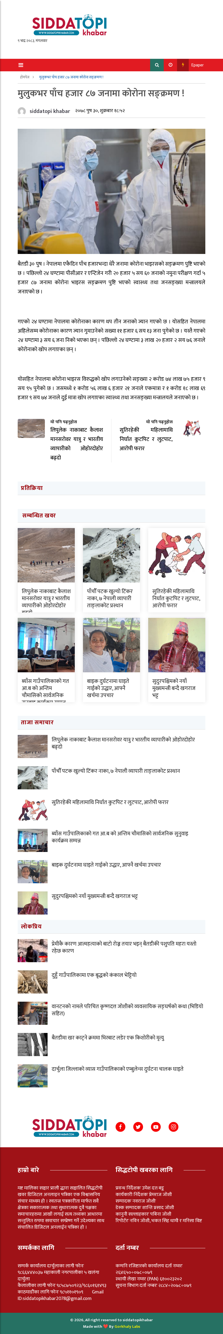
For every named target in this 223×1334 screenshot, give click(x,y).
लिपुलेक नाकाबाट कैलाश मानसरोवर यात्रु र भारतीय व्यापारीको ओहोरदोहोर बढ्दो (46, 602)
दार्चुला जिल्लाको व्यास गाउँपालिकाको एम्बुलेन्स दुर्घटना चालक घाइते (118, 1069)
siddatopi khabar (50, 111)
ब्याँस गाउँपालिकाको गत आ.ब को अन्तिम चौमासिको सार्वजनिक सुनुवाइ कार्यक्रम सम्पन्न (45, 692)
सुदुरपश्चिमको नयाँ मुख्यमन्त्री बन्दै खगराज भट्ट (174, 688)
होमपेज (25, 77)
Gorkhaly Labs (127, 1326)
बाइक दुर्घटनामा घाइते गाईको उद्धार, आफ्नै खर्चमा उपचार (108, 688)
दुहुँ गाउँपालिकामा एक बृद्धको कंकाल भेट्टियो (94, 975)
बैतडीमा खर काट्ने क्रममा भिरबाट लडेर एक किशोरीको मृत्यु (108, 1037)
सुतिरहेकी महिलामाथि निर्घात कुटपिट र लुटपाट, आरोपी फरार (176, 598)
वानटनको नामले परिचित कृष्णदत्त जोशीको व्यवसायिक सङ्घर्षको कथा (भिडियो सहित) (127, 1010)
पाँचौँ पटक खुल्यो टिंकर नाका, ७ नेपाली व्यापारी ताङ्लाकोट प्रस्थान (110, 598)
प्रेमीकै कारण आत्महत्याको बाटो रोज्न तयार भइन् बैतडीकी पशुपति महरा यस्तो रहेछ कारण (124, 947)
